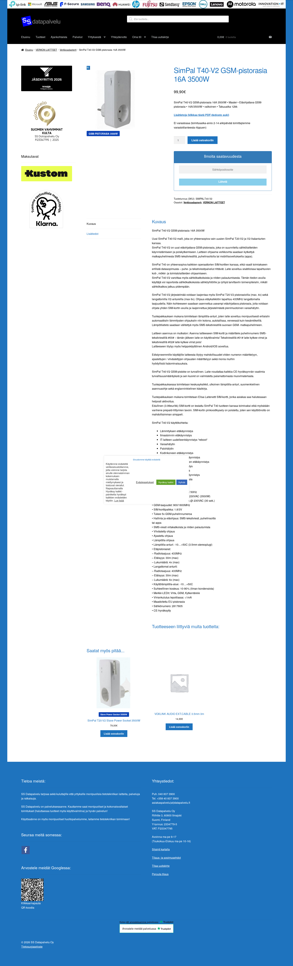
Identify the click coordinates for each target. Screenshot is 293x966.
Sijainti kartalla (161, 849)
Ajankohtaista (59, 37)
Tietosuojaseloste (32, 947)
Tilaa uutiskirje (160, 37)
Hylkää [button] (181, 482)
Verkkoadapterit (68, 49)
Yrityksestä (94, 37)
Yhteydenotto (119, 37)
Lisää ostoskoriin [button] (114, 733)
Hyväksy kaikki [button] (165, 482)
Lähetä (222, 182)
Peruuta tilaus (160, 874)
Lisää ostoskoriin (202, 140)
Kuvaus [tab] (91, 224)
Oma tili (136, 37)
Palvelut (77, 37)
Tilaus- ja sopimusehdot (166, 858)
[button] (88, 68)
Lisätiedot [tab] (92, 234)
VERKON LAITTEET (46, 49)
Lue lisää (119, 500)
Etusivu (25, 37)
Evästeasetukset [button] (145, 482)
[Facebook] (26, 850)
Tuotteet (40, 37)
